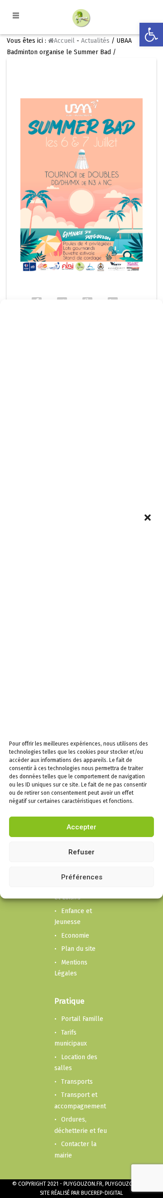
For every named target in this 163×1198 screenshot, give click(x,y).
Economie (75, 935)
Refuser (81, 852)
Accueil (64, 41)
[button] (148, 518)
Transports (77, 1082)
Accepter (81, 827)
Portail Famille (82, 1019)
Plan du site (78, 949)
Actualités (95, 41)
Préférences (81, 877)
